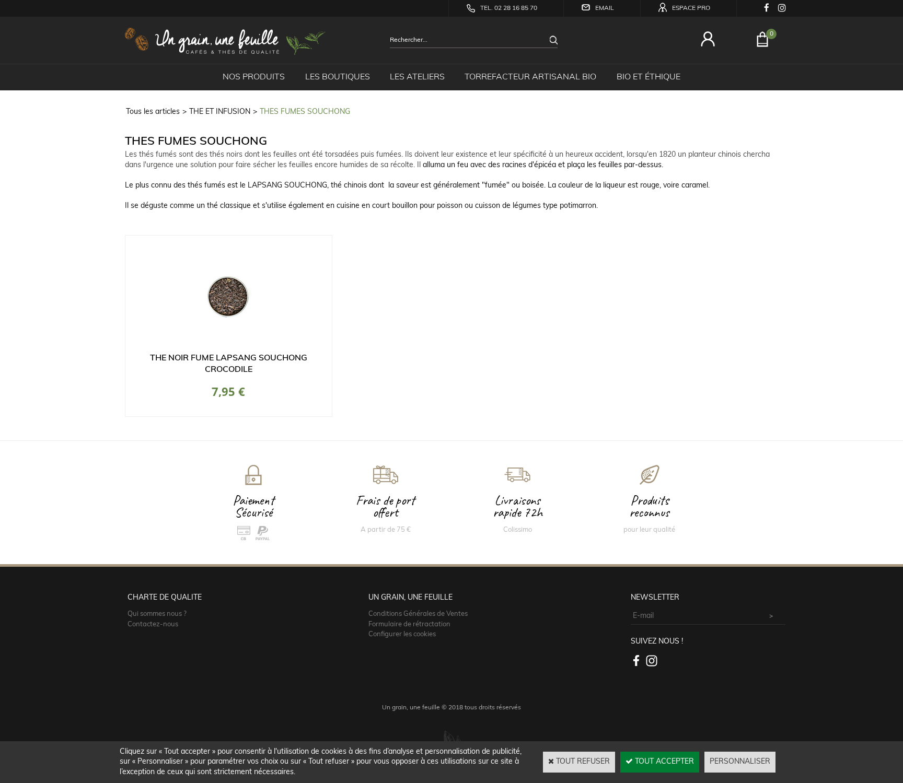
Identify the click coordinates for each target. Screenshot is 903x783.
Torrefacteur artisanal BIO (530, 77)
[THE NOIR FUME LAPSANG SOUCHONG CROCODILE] (228, 347)
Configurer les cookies (402, 634)
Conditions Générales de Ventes (418, 614)
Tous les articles (153, 112)
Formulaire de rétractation (409, 624)
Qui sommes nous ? (157, 614)
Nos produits (254, 77)
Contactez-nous (153, 624)
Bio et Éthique (648, 77)
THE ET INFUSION (219, 112)
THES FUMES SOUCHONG (305, 112)
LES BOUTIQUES (337, 77)
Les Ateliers (417, 77)
